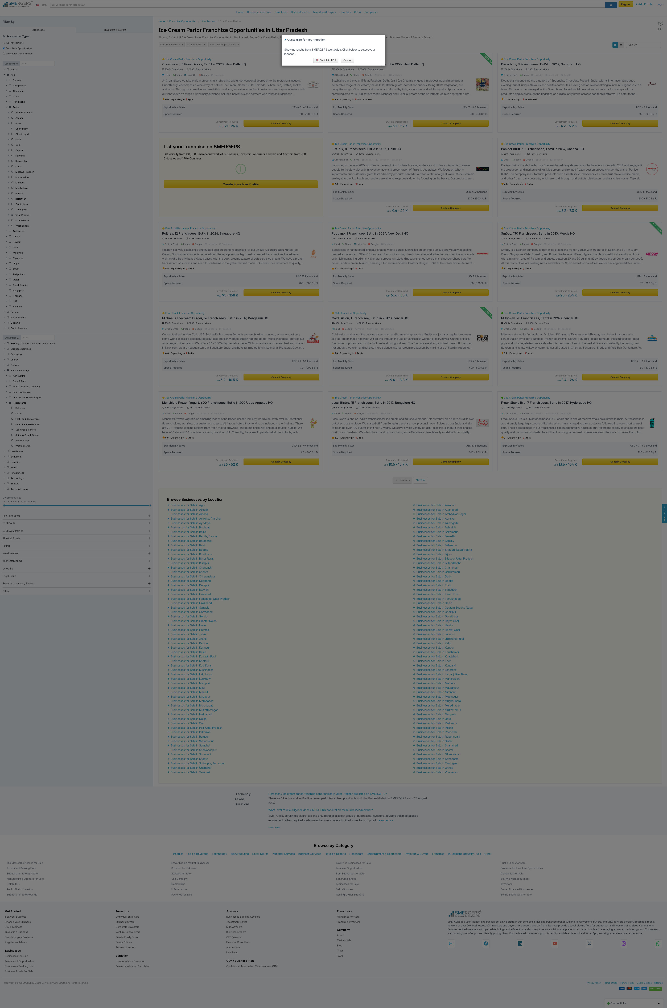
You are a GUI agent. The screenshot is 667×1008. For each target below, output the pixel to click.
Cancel (347, 60)
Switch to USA (327, 60)
